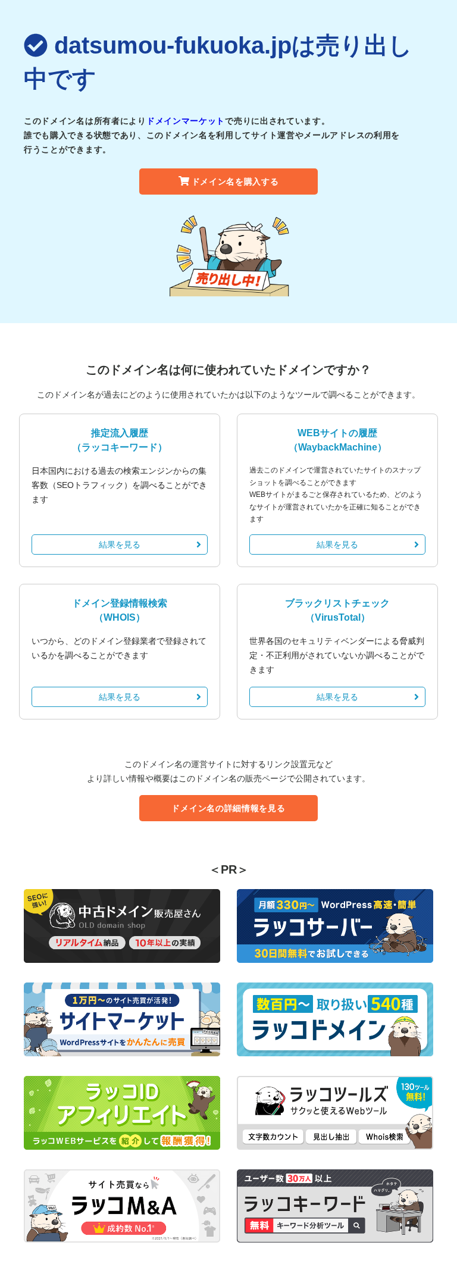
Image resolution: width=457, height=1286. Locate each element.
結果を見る (119, 544)
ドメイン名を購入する (235, 181)
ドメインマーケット (185, 121)
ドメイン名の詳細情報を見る (228, 808)
